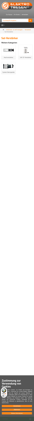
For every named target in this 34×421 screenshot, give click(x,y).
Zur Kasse (9, 14)
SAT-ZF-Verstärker (25, 57)
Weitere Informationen (17, 413)
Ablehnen (17, 409)
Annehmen (16, 406)
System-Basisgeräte (8, 72)
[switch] (4, 396)
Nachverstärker (8, 57)
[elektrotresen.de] (17, 6)
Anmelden (25, 14)
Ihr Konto (17, 14)
